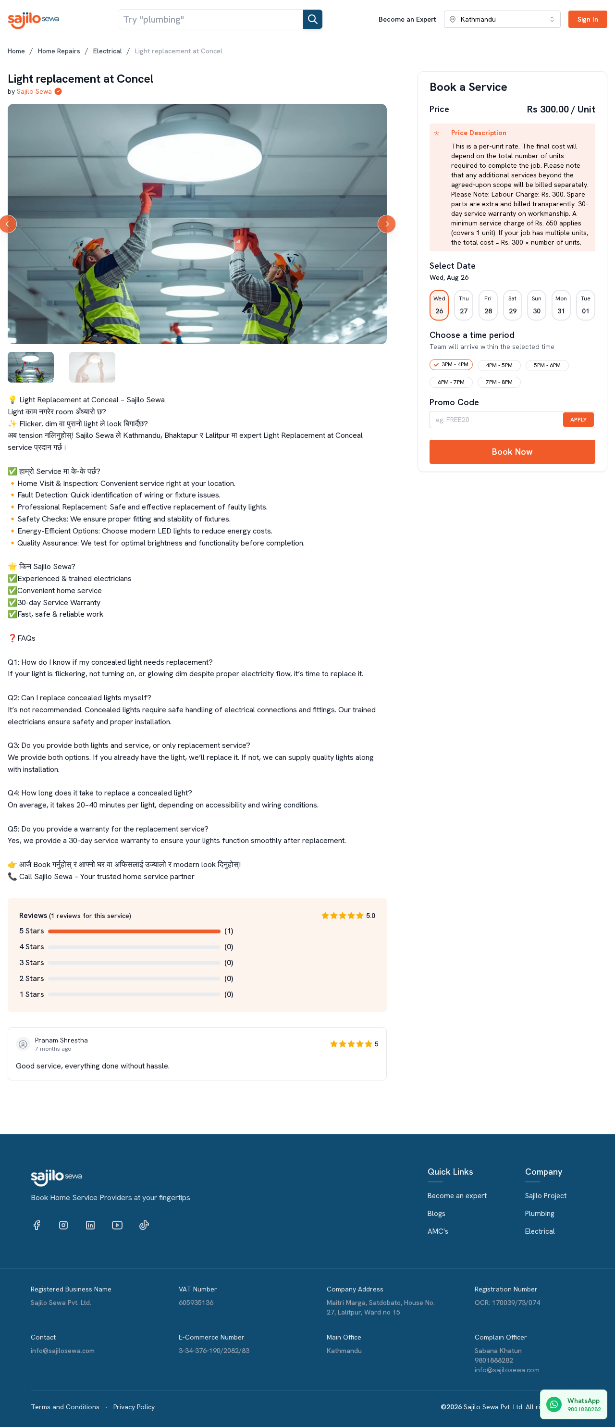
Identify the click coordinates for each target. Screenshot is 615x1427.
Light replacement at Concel (178, 51)
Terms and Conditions (65, 1406)
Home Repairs (59, 51)
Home (16, 51)
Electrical (107, 51)
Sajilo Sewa (34, 91)
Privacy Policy (134, 1406)
